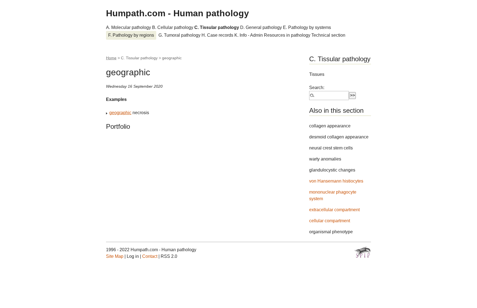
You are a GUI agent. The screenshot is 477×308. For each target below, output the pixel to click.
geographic (120, 112)
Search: (316, 87)
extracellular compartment (334, 209)
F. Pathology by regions (131, 35)
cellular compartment (329, 220)
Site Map (114, 256)
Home (111, 58)
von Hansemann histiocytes (336, 181)
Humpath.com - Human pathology (177, 13)
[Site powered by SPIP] (362, 252)
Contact (149, 256)
